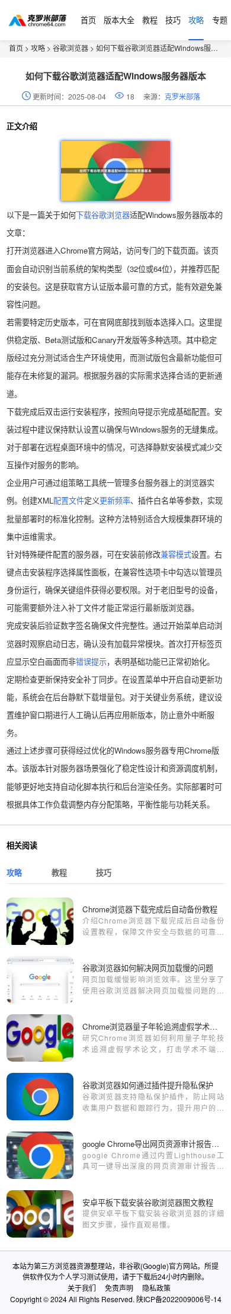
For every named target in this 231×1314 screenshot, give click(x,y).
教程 (150, 19)
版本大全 (119, 19)
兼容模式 (176, 554)
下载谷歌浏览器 (103, 214)
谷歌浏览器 (70, 48)
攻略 (196, 19)
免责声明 (119, 1288)
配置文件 (68, 500)
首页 (88, 19)
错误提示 (91, 661)
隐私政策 (156, 1288)
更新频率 (115, 500)
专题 (219, 19)
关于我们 (82, 1288)
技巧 (173, 19)
